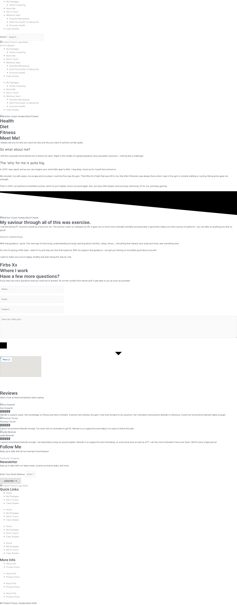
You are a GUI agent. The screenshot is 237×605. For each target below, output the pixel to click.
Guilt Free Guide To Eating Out (24, 22)
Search (3, 37)
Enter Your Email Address (12, 474)
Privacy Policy (13, 567)
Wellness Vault (13, 15)
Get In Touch (12, 11)
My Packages (12, 1)
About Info (11, 563)
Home (9, 493)
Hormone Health (17, 25)
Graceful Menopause (19, 18)
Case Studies (12, 28)
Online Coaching (17, 5)
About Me (10, 8)
